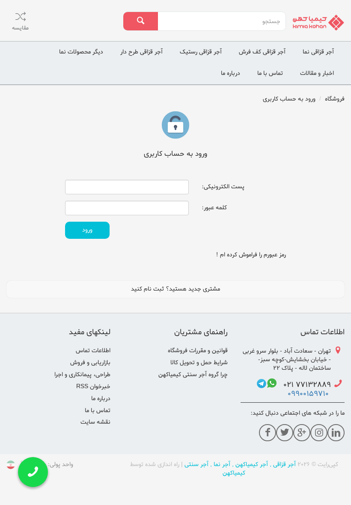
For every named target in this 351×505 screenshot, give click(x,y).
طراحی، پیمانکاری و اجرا (82, 374)
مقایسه (20, 28)
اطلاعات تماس (93, 350)
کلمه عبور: (214, 207)
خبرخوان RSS (93, 386)
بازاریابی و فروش (90, 362)
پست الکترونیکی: (223, 186)
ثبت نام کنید (147, 289)
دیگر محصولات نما (81, 52)
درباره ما (230, 73)
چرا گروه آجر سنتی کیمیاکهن (193, 374)
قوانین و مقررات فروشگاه (198, 350)
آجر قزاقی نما (318, 52)
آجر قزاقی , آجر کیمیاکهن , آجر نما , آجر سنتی (240, 464)
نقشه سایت (95, 422)
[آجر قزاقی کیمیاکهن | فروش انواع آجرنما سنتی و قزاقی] (318, 22)
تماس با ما (270, 73)
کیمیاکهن (234, 473)
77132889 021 (304, 385)
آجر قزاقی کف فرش (262, 52)
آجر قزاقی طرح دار (141, 52)
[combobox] (222, 21)
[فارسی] (10, 466)
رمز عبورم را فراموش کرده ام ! (251, 254)
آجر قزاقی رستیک (201, 52)
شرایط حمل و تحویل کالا (199, 362)
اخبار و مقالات (317, 73)
